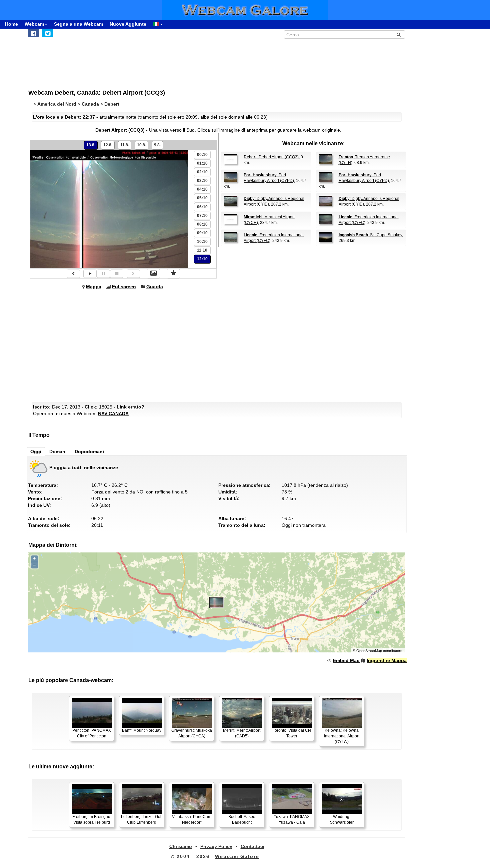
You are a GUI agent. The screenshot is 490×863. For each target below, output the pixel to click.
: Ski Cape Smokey (370, 235)
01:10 (202, 163)
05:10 (202, 198)
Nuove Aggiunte (128, 24)
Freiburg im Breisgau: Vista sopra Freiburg (91, 819)
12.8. (107, 145)
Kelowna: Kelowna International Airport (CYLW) (341, 736)
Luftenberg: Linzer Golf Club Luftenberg (141, 819)
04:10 (202, 189)
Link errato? (130, 407)
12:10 (202, 259)
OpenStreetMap (369, 651)
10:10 (202, 241)
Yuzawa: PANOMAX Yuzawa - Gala (292, 819)
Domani (58, 451)
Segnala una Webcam (78, 24)
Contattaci (252, 846)
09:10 (202, 233)
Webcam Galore (237, 856)
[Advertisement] (191, 60)
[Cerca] (399, 34)
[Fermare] (116, 274)
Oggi (35, 451)
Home (11, 24)
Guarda (154, 286)
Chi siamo (180, 846)
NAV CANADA (113, 413)
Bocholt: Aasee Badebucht (241, 819)
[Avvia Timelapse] (90, 274)
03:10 (202, 180)
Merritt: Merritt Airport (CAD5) (241, 733)
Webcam (34, 24)
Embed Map (346, 660)
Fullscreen (124, 286)
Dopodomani (89, 451)
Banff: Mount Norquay (141, 730)
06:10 (202, 207)
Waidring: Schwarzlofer (342, 819)
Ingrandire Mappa (387, 660)
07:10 (202, 215)
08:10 (202, 224)
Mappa (93, 286)
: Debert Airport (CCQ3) (271, 157)
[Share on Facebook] (33, 33)
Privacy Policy (216, 846)
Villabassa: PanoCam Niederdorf (191, 819)
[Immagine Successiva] (133, 274)
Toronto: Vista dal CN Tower (292, 733)
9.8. (157, 145)
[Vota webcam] (173, 273)
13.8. (90, 145)
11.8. (124, 145)
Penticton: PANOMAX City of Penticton (91, 733)
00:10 (202, 154)
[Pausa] (103, 274)
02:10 (202, 172)
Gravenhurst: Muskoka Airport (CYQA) (191, 733)
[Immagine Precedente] (73, 274)
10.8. (141, 145)
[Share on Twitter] (48, 33)
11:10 (202, 250)
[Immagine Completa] (153, 273)
